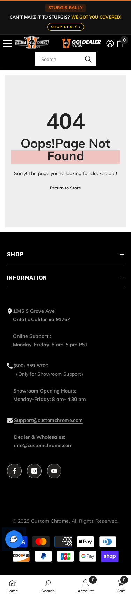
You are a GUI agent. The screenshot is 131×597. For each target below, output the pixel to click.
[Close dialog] (121, 250)
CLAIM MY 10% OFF (65, 333)
